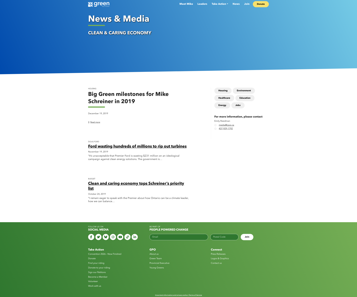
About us (154, 254)
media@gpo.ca (226, 125)
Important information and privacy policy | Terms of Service (178, 295)
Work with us (94, 286)
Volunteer (93, 281)
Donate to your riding (99, 268)
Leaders (202, 4)
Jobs (238, 105)
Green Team (155, 259)
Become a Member (98, 277)
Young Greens (156, 268)
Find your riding (96, 263)
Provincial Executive (159, 263)
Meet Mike (186, 4)
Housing (223, 91)
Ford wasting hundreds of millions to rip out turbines (137, 146)
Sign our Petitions (97, 272)
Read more (95, 122)
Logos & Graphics (220, 259)
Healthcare (224, 98)
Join (246, 4)
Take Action (219, 4)
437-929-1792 (226, 129)
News (236, 4)
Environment (244, 91)
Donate (261, 4)
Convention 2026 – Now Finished (104, 254)
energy (222, 105)
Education (244, 98)
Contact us (216, 263)
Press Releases (218, 254)
